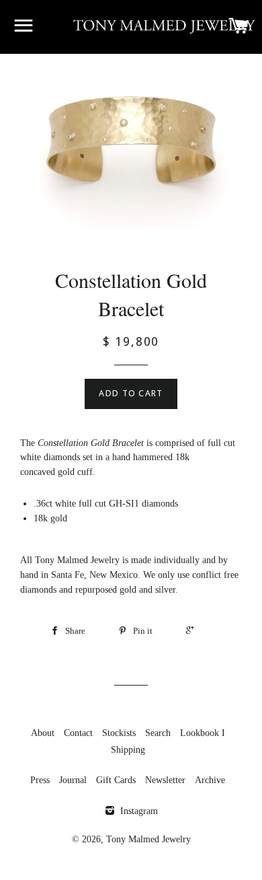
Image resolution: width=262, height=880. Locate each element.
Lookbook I (202, 733)
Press (40, 780)
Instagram (138, 811)
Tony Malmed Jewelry (148, 839)
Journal (73, 780)
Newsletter (165, 780)
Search (158, 733)
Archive (210, 780)
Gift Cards (116, 780)
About (42, 733)
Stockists (119, 733)
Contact (78, 733)
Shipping (128, 750)
